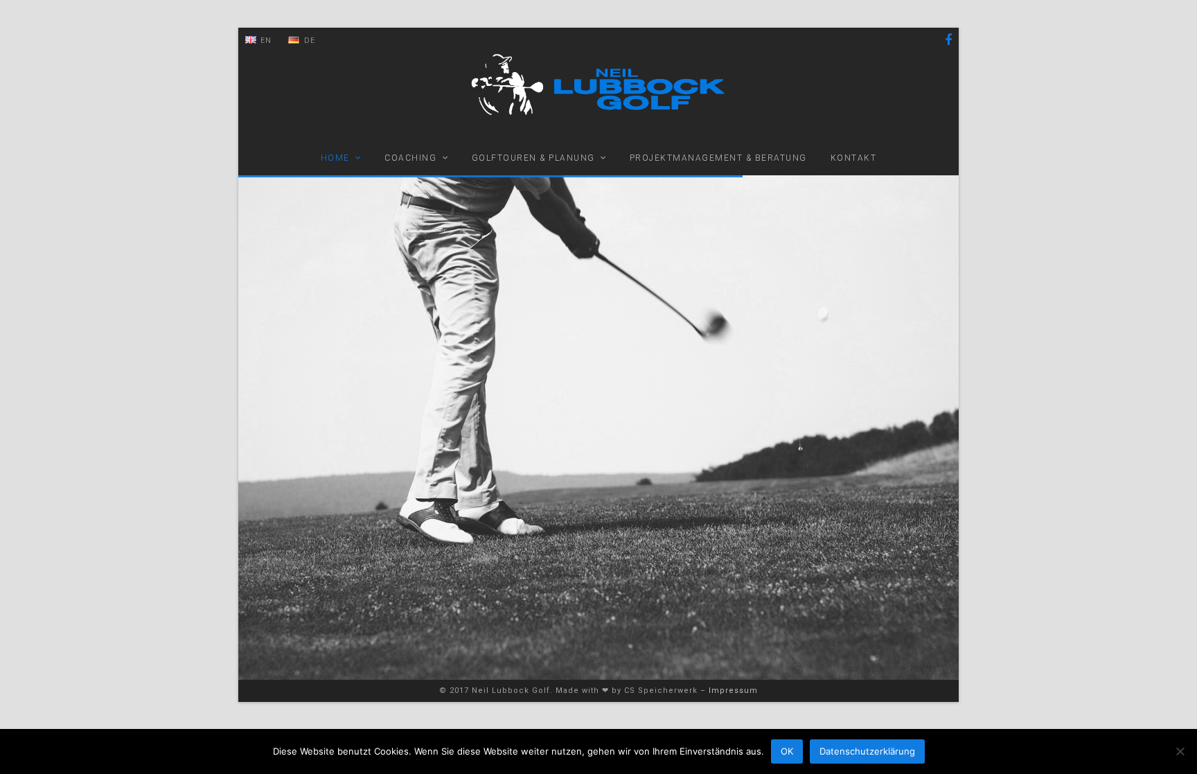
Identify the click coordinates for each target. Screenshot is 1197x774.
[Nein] (1180, 751)
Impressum (733, 690)
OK (787, 751)
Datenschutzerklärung (867, 751)
